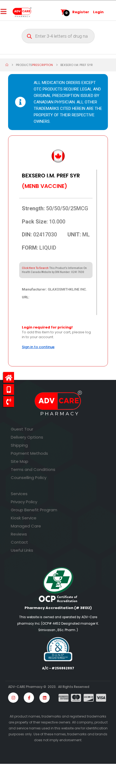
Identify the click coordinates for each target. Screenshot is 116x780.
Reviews (19, 534)
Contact (19, 542)
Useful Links (22, 550)
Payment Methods (29, 453)
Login (98, 12)
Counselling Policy (28, 477)
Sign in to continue (38, 346)
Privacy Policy (24, 502)
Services (19, 493)
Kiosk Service (23, 518)
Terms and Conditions (33, 469)
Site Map (19, 461)
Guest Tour (22, 429)
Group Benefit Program (34, 510)
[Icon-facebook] (29, 697)
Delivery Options (27, 437)
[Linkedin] (44, 697)
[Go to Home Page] (6, 65)
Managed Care (26, 526)
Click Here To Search (35, 268)
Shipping (19, 445)
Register (80, 12)
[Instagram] (13, 697)
